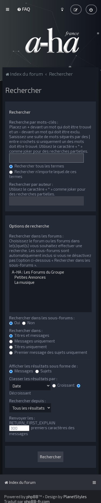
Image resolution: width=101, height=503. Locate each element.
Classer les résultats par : (33, 378)
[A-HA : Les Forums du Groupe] (50, 272)
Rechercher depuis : (27, 400)
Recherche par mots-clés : (33, 122)
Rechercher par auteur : (31, 184)
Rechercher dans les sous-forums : (42, 317)
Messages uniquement (34, 340)
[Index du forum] (50, 40)
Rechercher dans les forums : (36, 235)
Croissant (66, 385)
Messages (23, 370)
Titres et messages (31, 335)
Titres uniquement (30, 346)
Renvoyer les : (22, 417)
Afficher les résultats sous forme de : (43, 366)
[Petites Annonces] (50, 277)
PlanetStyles (75, 496)
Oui (16, 322)
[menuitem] (24, 9)
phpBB (32, 496)
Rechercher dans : (26, 330)
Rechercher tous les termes (38, 165)
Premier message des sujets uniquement (50, 352)
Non (30, 322)
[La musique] (50, 282)
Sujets (46, 370)
